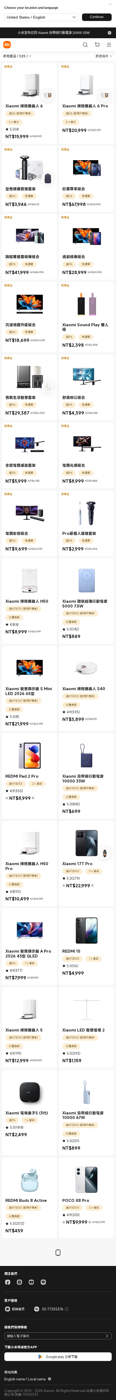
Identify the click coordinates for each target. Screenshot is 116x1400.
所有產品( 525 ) (15, 56)
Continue (97, 17)
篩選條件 (101, 56)
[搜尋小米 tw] (85, 44)
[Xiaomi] (7, 44)
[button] (110, 4)
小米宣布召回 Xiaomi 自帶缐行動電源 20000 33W (54, 33)
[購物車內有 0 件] (97, 44)
